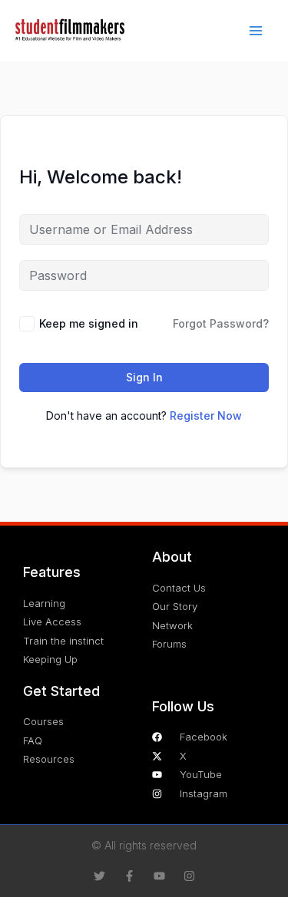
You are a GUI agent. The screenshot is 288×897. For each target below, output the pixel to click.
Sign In (144, 377)
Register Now (206, 415)
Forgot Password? (221, 323)
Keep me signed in (88, 323)
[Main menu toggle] (256, 31)
